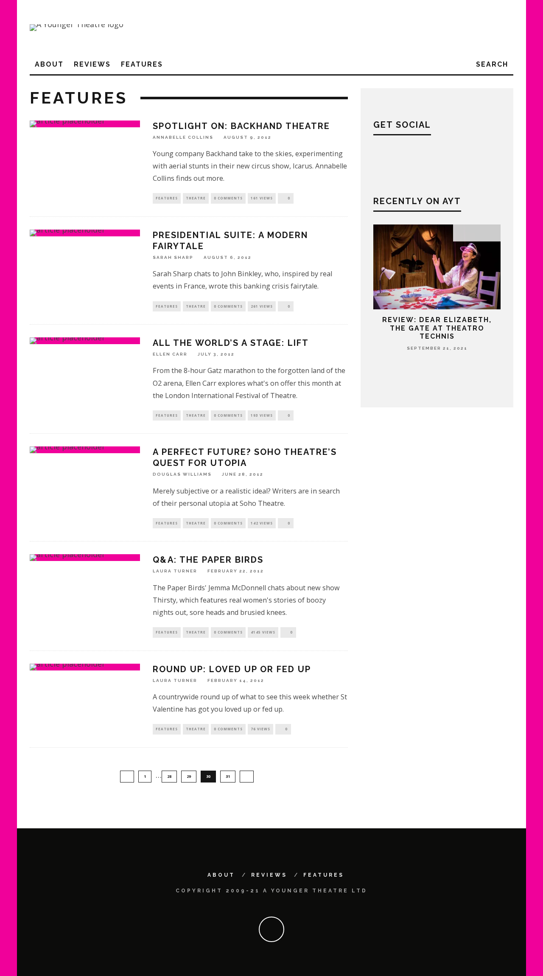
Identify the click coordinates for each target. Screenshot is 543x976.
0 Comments (228, 198)
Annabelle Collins (183, 137)
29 (189, 776)
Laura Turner (175, 571)
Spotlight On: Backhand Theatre (241, 126)
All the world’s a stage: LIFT (231, 343)
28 (169, 776)
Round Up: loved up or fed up (232, 669)
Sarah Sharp (173, 257)
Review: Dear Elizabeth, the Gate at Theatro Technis (437, 328)
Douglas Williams (182, 474)
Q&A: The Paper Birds (208, 560)
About (49, 64)
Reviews (92, 64)
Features (142, 64)
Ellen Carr (170, 354)
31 (228, 776)
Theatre (196, 198)
